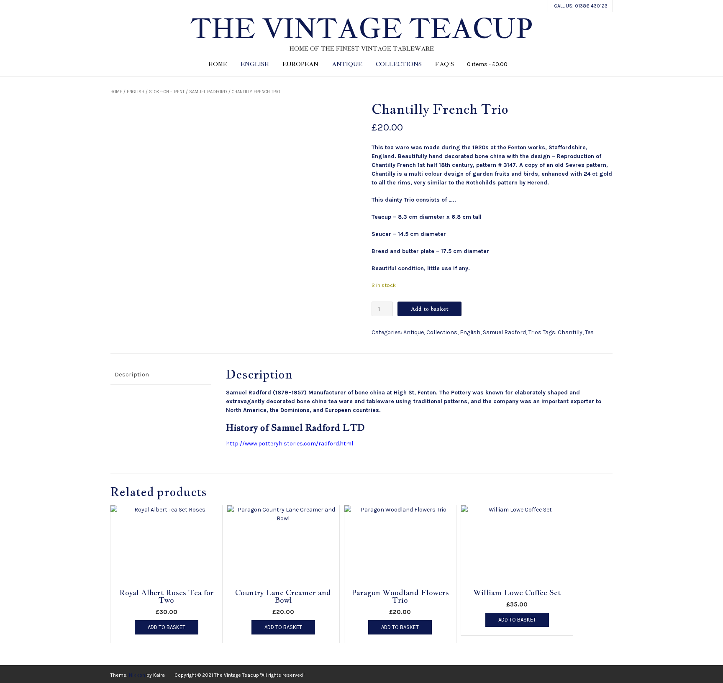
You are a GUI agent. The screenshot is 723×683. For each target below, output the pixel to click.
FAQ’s (444, 64)
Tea (589, 332)
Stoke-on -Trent (167, 92)
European (300, 64)
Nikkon (137, 675)
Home (217, 64)
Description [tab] (132, 374)
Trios (534, 332)
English (255, 64)
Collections (399, 64)
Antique (347, 64)
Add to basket (429, 308)
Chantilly (570, 332)
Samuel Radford (208, 92)
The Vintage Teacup (361, 28)
